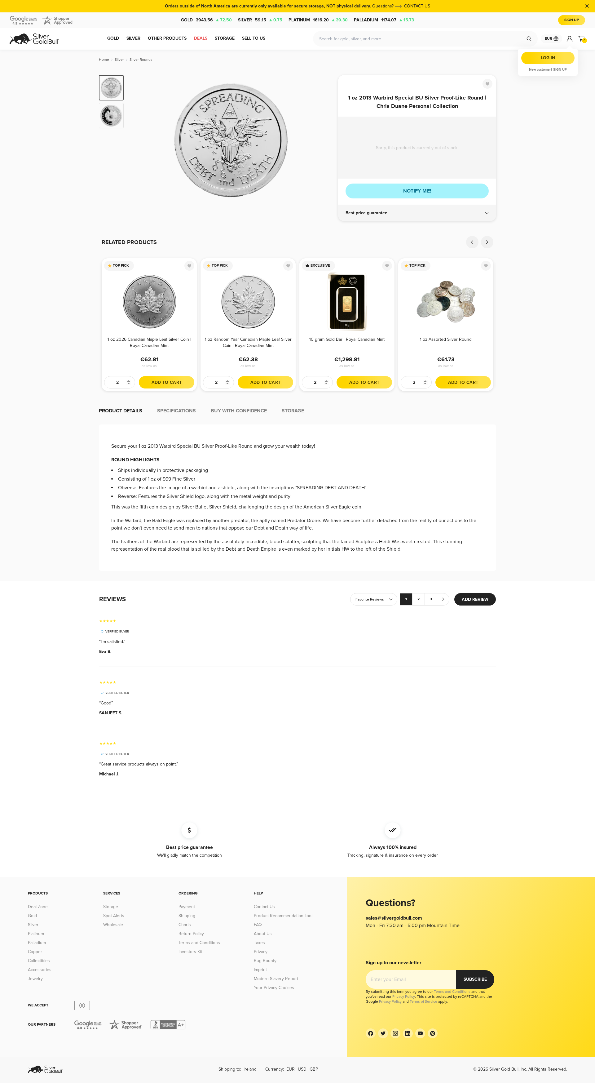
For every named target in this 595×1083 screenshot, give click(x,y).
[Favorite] (487, 84)
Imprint (260, 969)
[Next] (324, 140)
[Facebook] (371, 1033)
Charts (184, 924)
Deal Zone (38, 906)
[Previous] (138, 140)
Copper (35, 951)
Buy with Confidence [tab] (239, 411)
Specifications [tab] (176, 411)
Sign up (560, 70)
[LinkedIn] (408, 1033)
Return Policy (191, 933)
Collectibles (39, 960)
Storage (110, 906)
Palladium (384, 20)
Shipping (186, 915)
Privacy (260, 951)
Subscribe (475, 979)
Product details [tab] (120, 411)
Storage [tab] (293, 411)
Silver (260, 20)
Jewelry (35, 978)
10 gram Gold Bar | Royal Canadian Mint (347, 339)
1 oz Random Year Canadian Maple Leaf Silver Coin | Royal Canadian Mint (248, 342)
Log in (548, 57)
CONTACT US (417, 6)
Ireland (250, 1069)
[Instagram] (395, 1033)
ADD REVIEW (475, 599)
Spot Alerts (113, 915)
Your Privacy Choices (274, 987)
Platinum (318, 20)
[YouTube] (420, 1033)
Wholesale (113, 924)
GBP (314, 1069)
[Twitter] (383, 1033)
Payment (186, 906)
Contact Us (264, 906)
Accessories (39, 969)
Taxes (259, 942)
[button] (417, 213)
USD (302, 1069)
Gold (206, 20)
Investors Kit (190, 951)
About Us (263, 933)
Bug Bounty (265, 960)
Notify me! (417, 191)
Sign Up (571, 20)
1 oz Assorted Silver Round (446, 339)
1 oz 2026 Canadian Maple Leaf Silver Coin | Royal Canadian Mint (149, 342)
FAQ (258, 924)
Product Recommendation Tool (283, 915)
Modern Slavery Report (276, 978)
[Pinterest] (433, 1033)
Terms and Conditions (199, 942)
